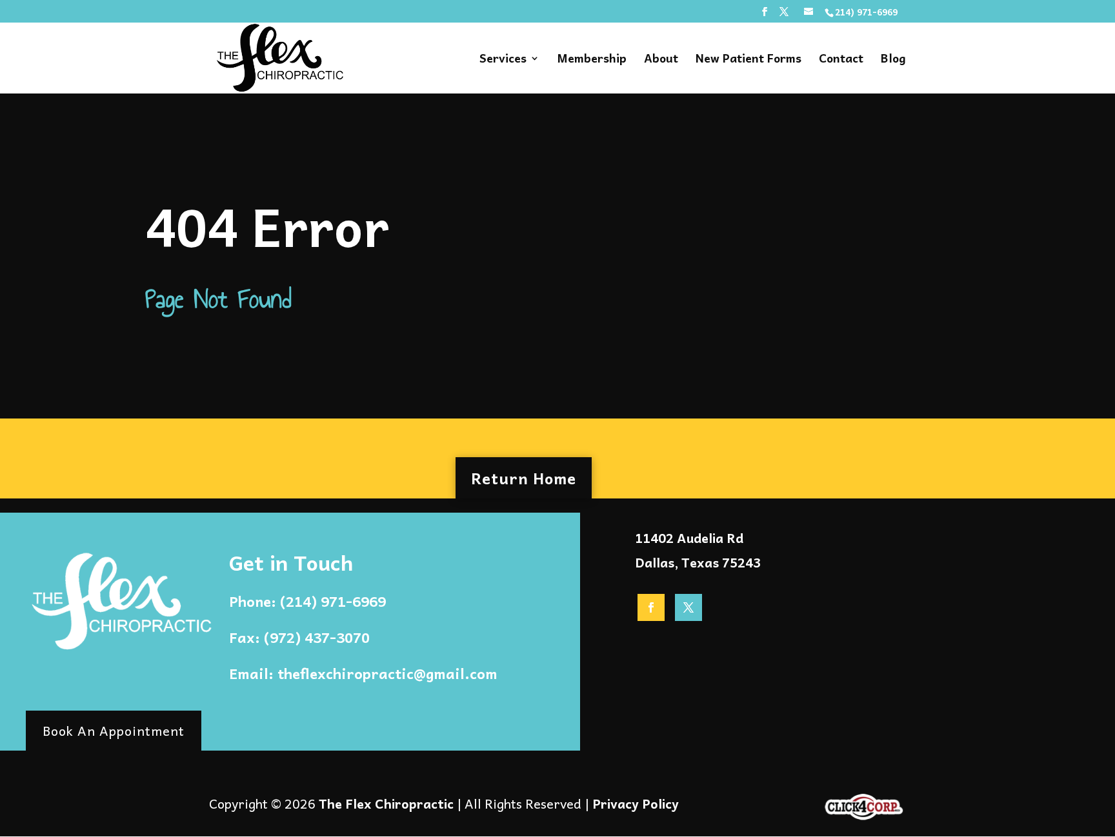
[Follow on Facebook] (651, 607)
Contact (841, 60)
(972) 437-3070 (317, 637)
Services (503, 60)
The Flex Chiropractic (386, 803)
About (661, 60)
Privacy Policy (635, 803)
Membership (592, 60)
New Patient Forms (748, 60)
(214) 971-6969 (333, 601)
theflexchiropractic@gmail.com (387, 673)
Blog (893, 60)
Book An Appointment (114, 730)
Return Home (523, 478)
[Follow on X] (688, 607)
